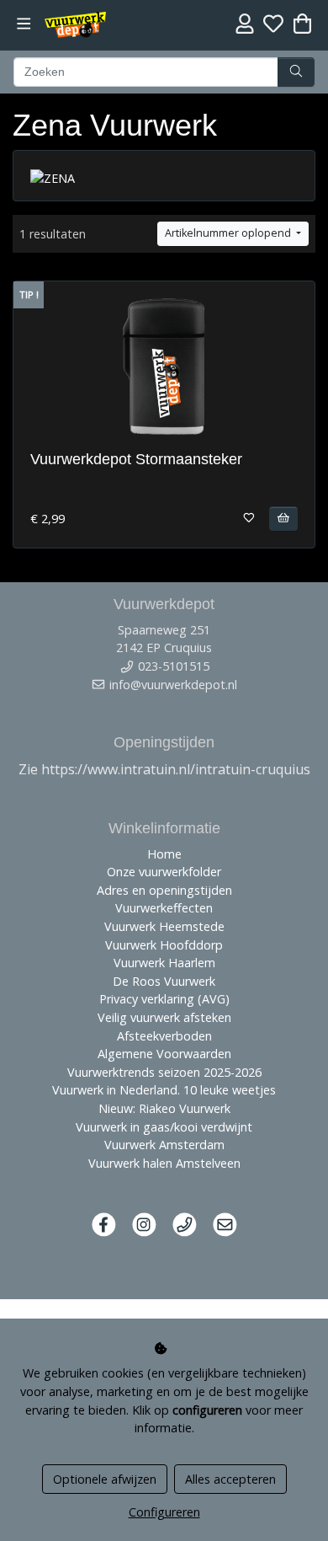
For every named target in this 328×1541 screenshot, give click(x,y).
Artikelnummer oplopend (229, 233)
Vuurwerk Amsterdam (164, 1145)
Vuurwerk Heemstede (164, 926)
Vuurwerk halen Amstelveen (164, 1163)
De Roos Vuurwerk (164, 981)
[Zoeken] (296, 72)
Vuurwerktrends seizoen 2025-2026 (164, 1072)
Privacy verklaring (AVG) (164, 999)
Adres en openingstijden (164, 890)
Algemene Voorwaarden (164, 1054)
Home (164, 854)
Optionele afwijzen (104, 1479)
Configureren (164, 1512)
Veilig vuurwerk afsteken (164, 1017)
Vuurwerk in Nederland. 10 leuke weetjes (164, 1090)
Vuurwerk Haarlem (164, 963)
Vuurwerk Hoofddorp (164, 945)
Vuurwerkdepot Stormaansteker (136, 459)
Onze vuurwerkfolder (164, 872)
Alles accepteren (230, 1479)
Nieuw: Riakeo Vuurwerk (164, 1108)
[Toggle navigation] (23, 24)
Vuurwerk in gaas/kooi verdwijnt (164, 1127)
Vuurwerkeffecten (164, 908)
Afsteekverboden (164, 1036)
